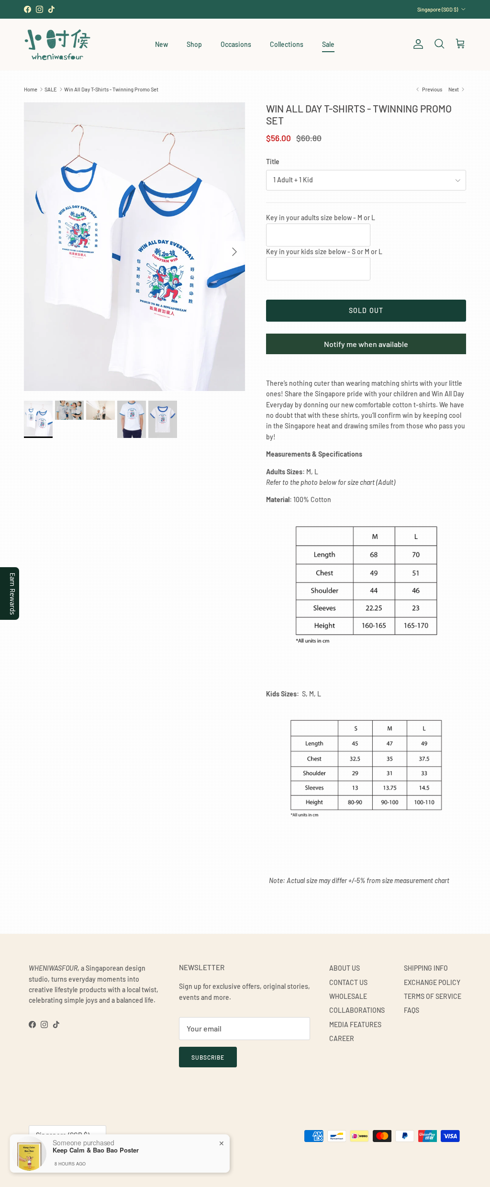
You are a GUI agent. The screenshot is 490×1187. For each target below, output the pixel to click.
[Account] (416, 44)
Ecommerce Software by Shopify (137, 1159)
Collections (286, 44)
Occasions (236, 44)
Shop (194, 44)
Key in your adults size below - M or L (320, 217)
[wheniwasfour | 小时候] (57, 44)
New (161, 44)
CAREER (341, 1038)
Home (30, 89)
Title (272, 161)
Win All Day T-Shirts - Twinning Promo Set (111, 89)
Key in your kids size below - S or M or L (324, 251)
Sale (328, 44)
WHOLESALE (348, 996)
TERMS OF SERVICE (432, 996)
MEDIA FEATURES (355, 1024)
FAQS (411, 1010)
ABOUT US (344, 968)
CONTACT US (348, 982)
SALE (51, 89)
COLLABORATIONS (357, 1010)
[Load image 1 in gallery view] (134, 246)
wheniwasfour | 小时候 (72, 1159)
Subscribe (207, 1057)
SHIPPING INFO (426, 968)
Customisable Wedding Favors (245, 9)
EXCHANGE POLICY (432, 982)
